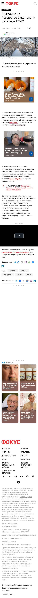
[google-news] (33, 476)
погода (13, 271)
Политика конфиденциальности (14, 588)
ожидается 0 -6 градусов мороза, (16, 252)
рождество (8, 275)
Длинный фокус (9, 456)
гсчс (29, 275)
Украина (6, 10)
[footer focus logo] (11, 442)
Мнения (24, 448)
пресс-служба (15, 179)
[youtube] (21, 476)
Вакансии (25, 459)
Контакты (5, 590)
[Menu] (3, 3)
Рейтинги (6, 452)
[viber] (27, 476)
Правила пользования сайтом (8, 465)
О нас (4, 459)
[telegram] (15, 476)
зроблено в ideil (8, 594)
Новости (6, 448)
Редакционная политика (8, 472)
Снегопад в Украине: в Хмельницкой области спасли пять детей (19, 188)
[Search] (35, 3)
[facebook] (3, 476)
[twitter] (9, 476)
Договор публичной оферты (26, 465)
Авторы (24, 456)
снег (19, 275)
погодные (13, 122)
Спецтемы (25, 452)
